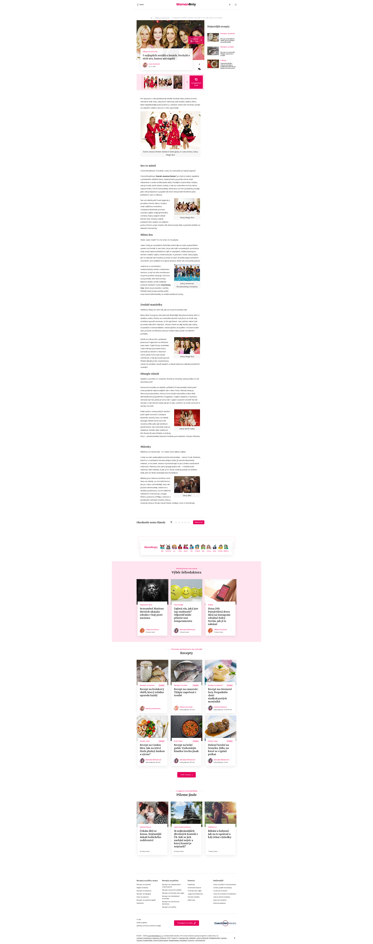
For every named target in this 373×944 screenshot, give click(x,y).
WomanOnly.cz (151, 18)
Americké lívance (194, 888)
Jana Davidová (154, 64)
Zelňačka (140, 903)
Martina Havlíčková (153, 708)
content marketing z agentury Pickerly (151, 938)
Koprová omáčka (219, 900)
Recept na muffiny (169, 907)
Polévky (223, 60)
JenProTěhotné (202, 938)
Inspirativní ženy (146, 605)
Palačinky (191, 884)
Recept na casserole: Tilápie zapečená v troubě (227, 53)
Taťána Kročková (152, 629)
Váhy (180, 551)
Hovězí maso (145, 741)
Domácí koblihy (194, 897)
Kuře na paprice (143, 897)
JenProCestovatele (160, 940)
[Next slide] (185, 82)
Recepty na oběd (227, 47)
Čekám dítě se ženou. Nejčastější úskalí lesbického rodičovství (150, 835)
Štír (191, 551)
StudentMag (147, 940)
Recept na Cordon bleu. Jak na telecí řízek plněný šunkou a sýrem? (152, 749)
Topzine (223, 938)
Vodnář (197, 551)
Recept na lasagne (144, 894)
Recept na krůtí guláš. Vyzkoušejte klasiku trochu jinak (186, 748)
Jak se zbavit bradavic (221, 897)
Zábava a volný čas (162, 18)
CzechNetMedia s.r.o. (155, 936)
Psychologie (178, 605)
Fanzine (139, 940)
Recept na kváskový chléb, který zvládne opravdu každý (227, 40)
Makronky (191, 900)
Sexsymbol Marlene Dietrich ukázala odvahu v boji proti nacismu (152, 613)
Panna (209, 551)
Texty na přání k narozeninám (224, 884)
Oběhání (192, 938)
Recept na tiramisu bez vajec (173, 893)
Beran (186, 551)
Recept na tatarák (144, 884)
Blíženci (226, 551)
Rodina (210, 605)
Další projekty (142, 922)
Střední (161, 741)
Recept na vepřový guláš (146, 900)
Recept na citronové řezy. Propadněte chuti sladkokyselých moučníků (220, 695)
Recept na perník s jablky (172, 890)
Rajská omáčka (142, 888)
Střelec (220, 551)
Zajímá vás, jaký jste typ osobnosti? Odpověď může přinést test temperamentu (186, 615)
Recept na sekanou (144, 891)
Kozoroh (168, 551)
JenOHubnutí (200, 940)
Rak (203, 551)
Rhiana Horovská (186, 707)
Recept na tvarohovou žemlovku (170, 903)
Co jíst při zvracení (220, 891)
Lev (174, 551)
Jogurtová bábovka (195, 894)
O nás (139, 919)
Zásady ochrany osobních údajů (149, 926)
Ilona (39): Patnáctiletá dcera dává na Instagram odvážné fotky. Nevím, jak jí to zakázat (219, 616)
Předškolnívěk (214, 938)
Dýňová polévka (219, 903)
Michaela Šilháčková (187, 629)
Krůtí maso (178, 741)
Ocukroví (190, 940)
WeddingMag (174, 940)
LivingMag (183, 940)
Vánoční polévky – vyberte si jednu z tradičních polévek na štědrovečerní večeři (228, 66)
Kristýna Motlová (220, 707)
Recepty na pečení (227, 33)
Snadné (161, 685)
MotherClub (183, 938)
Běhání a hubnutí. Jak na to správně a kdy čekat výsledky (219, 834)
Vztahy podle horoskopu (222, 888)
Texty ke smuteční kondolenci (224, 894)
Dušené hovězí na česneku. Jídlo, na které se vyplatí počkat (218, 749)
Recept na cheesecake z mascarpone (171, 885)
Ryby (214, 551)
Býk (162, 551)
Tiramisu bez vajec (195, 891)
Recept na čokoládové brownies (170, 897)
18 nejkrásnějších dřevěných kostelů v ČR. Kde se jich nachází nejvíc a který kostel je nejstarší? (186, 838)
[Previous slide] (140, 82)
